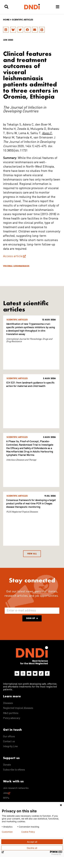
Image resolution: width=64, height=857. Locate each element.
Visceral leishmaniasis (16, 266)
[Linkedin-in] (17, 673)
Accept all (32, 841)
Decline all (32, 848)
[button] (6, 29)
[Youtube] (29, 673)
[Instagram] (23, 673)
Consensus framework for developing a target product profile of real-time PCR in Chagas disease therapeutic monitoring (31, 503)
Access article (13, 256)
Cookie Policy (28, 832)
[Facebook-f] (47, 673)
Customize (7, 832)
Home (6, 20)
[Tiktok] (41, 673)
